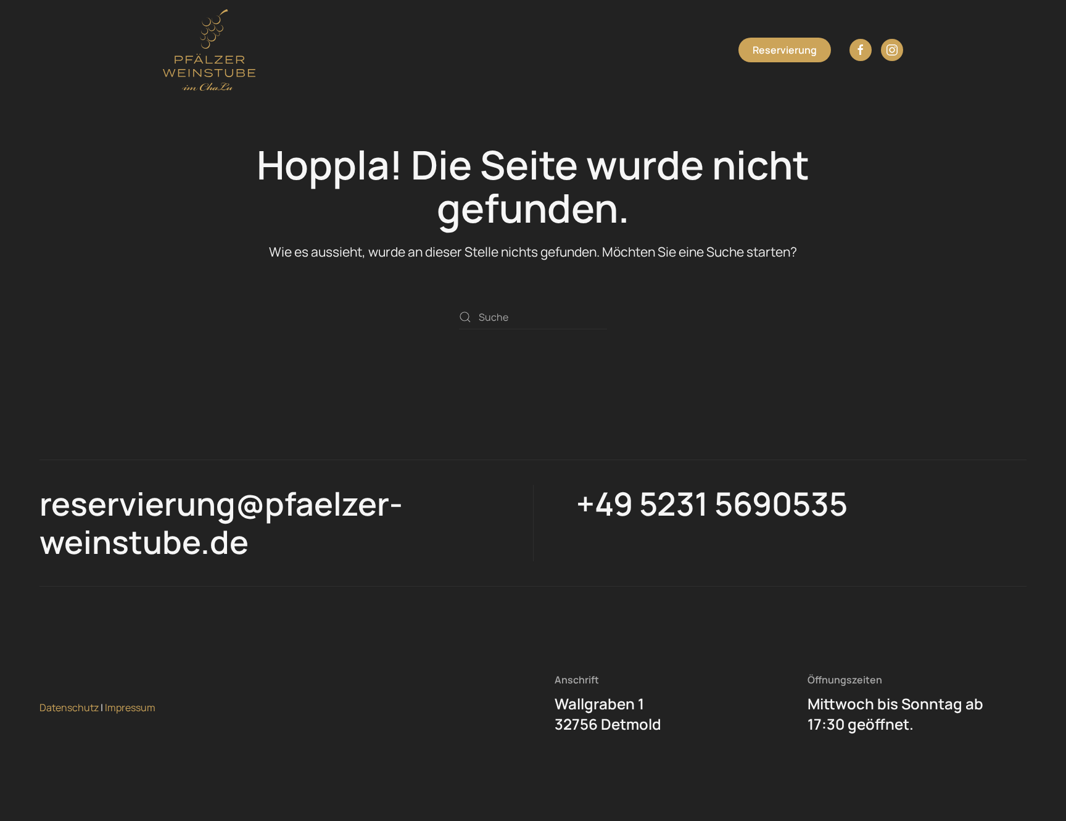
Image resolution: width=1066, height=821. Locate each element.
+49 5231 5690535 (712, 504)
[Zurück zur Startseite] (209, 50)
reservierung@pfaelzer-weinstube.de (221, 523)
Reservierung (785, 50)
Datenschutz (69, 707)
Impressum (130, 707)
